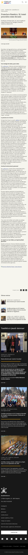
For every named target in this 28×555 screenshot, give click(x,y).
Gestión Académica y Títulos (7, 518)
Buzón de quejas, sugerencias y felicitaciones (11, 526)
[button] (14, 303)
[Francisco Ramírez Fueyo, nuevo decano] (14, 276)
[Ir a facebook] (20, 290)
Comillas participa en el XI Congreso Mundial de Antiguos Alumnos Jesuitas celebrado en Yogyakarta (16, 310)
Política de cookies (7, 546)
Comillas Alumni (4, 515)
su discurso (5, 66)
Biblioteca (3, 509)
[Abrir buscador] (22, 2)
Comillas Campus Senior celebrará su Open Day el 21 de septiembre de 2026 (13, 462)
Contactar (14, 532)
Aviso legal (22, 546)
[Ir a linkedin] (25, 290)
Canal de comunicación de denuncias (9, 523)
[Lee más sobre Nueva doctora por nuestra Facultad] (14, 342)
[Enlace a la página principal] (6, 2)
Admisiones (3, 512)
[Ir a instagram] (16, 539)
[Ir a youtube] (21, 539)
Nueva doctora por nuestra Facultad (16, 301)
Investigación (4, 506)
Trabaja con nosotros (5, 520)
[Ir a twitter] (23, 290)
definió (17, 120)
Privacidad (16, 546)
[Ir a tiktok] (25, 539)
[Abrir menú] (26, 2)
